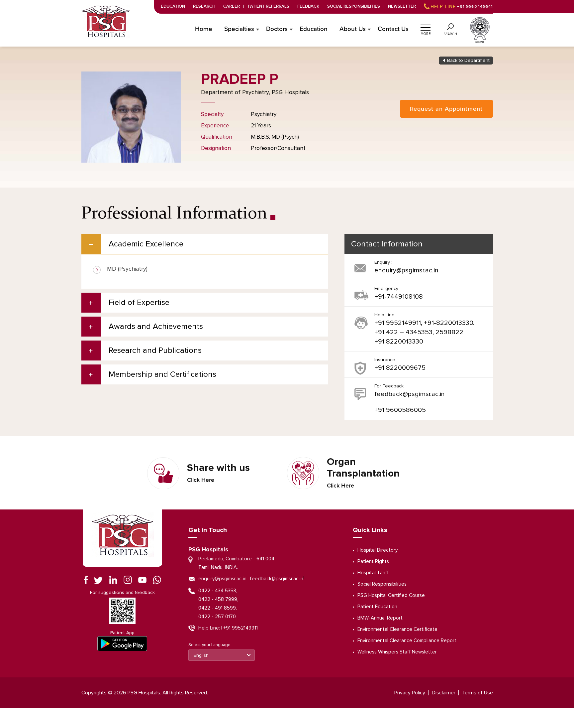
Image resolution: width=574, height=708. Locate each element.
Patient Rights (373, 561)
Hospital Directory (377, 550)
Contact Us (393, 29)
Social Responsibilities (353, 6)
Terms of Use (477, 692)
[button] (425, 26)
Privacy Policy (409, 692)
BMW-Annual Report (380, 618)
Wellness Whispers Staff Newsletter (397, 651)
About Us (352, 29)
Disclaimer (443, 692)
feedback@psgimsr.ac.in (409, 394)
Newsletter (402, 6)
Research (204, 6)
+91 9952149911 (461, 6)
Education (173, 6)
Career (231, 6)
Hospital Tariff (373, 572)
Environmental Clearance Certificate (397, 629)
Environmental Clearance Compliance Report (406, 640)
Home (203, 29)
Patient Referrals (268, 6)
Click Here (200, 480)
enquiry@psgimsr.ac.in (406, 270)
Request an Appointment (446, 108)
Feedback (308, 6)
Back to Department (468, 60)
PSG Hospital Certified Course (391, 595)
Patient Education (377, 606)
